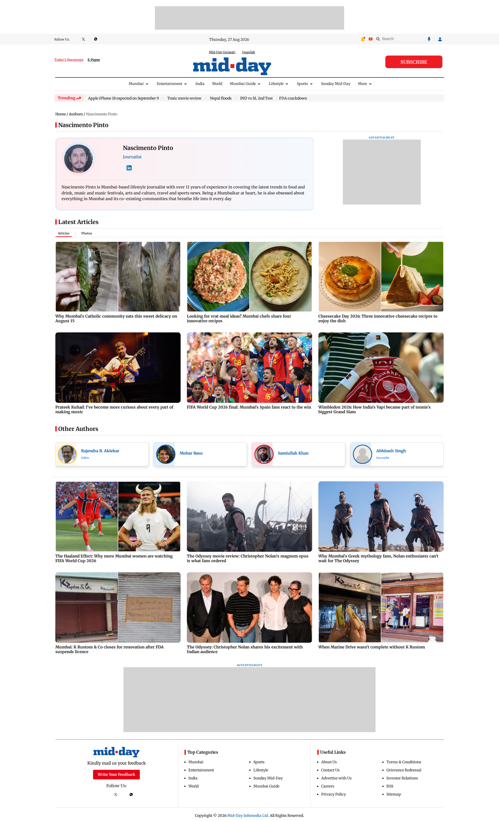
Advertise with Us (336, 778)
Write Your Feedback (116, 774)
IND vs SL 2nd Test (256, 98)
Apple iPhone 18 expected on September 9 (123, 98)
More (362, 83)
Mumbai (136, 83)
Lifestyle (276, 83)
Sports (302, 83)
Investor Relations (402, 778)
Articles (63, 233)
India (200, 83)
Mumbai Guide (243, 83)
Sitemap (393, 794)
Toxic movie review (184, 98)
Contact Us (330, 770)
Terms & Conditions (403, 762)
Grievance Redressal (403, 770)
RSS (389, 786)
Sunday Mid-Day (335, 83)
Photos (86, 233)
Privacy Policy (333, 794)
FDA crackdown (293, 98)
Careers (327, 786)
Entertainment (169, 83)
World (217, 83)
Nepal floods (221, 98)
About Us (329, 762)
